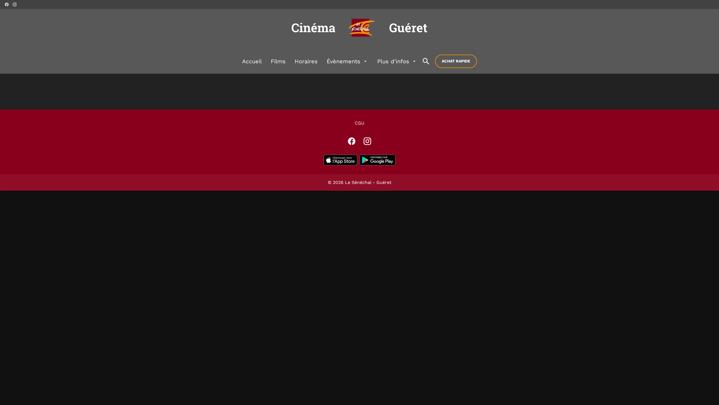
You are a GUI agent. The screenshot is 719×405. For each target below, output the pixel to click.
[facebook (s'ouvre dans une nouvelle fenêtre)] (6, 4)
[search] (426, 61)
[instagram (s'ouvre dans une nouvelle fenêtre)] (14, 4)
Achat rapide (456, 61)
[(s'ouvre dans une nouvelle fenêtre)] (340, 160)
